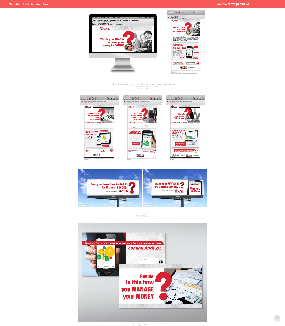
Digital (17, 4)
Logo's (26, 4)
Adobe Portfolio (146, 325)
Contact (46, 4)
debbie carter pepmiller (233, 4)
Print (10, 4)
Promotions (36, 4)
